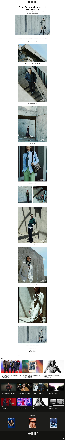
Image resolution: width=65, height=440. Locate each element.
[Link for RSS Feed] (34, 437)
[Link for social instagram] (33, 437)
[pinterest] (12, 8)
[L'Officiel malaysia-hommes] (32, 1)
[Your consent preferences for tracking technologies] (63, 438)
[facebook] (12, 7)
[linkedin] (12, 9)
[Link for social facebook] (31, 437)
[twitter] (12, 10)
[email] (12, 5)
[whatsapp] (12, 12)
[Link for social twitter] (30, 437)
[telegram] (12, 13)
